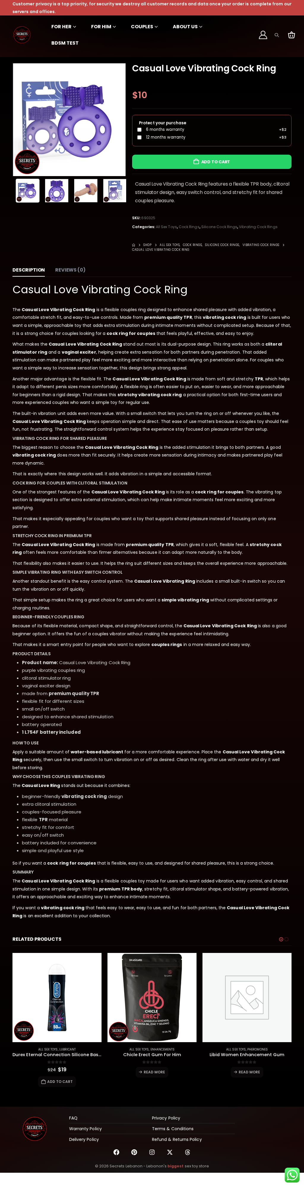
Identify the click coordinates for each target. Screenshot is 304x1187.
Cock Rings (189, 226)
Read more (154, 1072)
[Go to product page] (57, 997)
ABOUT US (185, 26)
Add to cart (215, 162)
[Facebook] (116, 1152)
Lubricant (67, 1049)
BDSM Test (65, 43)
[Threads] (188, 1152)
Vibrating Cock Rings (258, 226)
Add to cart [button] (60, 1081)
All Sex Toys (166, 226)
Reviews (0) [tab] (70, 269)
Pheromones (257, 1049)
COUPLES (142, 26)
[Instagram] (152, 1152)
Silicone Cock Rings (219, 226)
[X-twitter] (170, 1152)
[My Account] (263, 35)
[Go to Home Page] (133, 245)
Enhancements (163, 1049)
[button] (276, 35)
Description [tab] (28, 269)
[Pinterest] (134, 1152)
